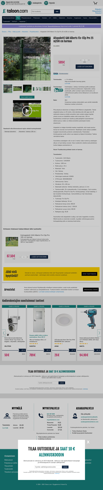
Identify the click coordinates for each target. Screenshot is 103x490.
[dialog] (51, 245)
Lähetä (65, 467)
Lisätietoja (57, 473)
